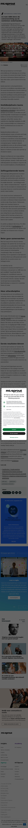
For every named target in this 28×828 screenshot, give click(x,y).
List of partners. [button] (17, 417)
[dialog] (14, 414)
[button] (14, 410)
